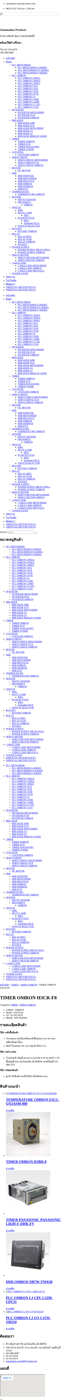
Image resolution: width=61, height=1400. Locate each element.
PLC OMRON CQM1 (28, 99)
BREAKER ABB (26, 123)
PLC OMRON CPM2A (29, 80)
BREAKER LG (25, 131)
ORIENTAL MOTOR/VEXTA (21, 287)
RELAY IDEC (25, 236)
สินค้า (9, 62)
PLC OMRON (19, 75)
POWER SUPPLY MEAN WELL (34, 249)
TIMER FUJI (24, 144)
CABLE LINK (19, 263)
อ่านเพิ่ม (10, 1110)
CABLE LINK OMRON (30, 268)
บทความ (10, 276)
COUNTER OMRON (28, 154)
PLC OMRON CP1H (28, 91)
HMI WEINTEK (26, 176)
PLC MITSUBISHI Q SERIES (32, 73)
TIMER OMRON (26, 141)
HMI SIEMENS (25, 186)
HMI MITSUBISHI (27, 178)
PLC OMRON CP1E (28, 88)
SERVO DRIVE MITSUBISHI (33, 160)
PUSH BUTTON (26, 218)
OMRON (28, 205)
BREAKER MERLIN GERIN (32, 136)
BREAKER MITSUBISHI (30, 128)
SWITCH (16, 207)
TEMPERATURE (20, 191)
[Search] (36, 532)
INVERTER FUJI (26, 115)
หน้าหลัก (10, 58)
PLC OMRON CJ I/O (28, 107)
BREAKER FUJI (26, 125)
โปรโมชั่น (11, 280)
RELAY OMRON (26, 242)
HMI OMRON (25, 183)
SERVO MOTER (20, 255)
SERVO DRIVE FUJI (28, 162)
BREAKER (17, 120)
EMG (20, 210)
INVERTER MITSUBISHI (31, 112)
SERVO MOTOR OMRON (31, 260)
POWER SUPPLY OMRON (31, 252)
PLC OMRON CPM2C (29, 83)
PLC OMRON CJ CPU (29, 104)
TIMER (15, 139)
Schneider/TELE (32, 223)
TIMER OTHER (26, 149)
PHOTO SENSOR (27, 199)
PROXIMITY (24, 202)
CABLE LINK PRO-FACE (31, 271)
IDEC (26, 215)
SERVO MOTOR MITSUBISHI (33, 257)
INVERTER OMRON (28, 117)
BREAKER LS (25, 133)
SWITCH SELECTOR (29, 226)
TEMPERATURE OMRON (31, 194)
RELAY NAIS (25, 239)
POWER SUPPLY (21, 247)
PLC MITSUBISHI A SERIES (32, 67)
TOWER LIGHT (20, 273)
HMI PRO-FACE (26, 181)
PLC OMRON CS (26, 96)
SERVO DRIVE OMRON (30, 165)
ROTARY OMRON (27, 231)
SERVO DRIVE (20, 157)
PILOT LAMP (25, 213)
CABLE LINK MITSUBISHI (32, 265)
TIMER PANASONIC (29, 147)
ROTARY (17, 228)
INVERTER (18, 110)
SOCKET (22, 244)
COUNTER (17, 152)
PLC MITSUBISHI (21, 65)
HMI (14, 173)
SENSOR (16, 197)
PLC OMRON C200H (28, 102)
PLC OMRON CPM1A (29, 78)
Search (3, 532)
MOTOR (16, 168)
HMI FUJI (23, 189)
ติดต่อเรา (10, 284)
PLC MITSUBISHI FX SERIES (33, 70)
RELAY (16, 234)
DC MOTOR (24, 170)
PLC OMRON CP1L (28, 86)
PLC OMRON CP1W (28, 94)
